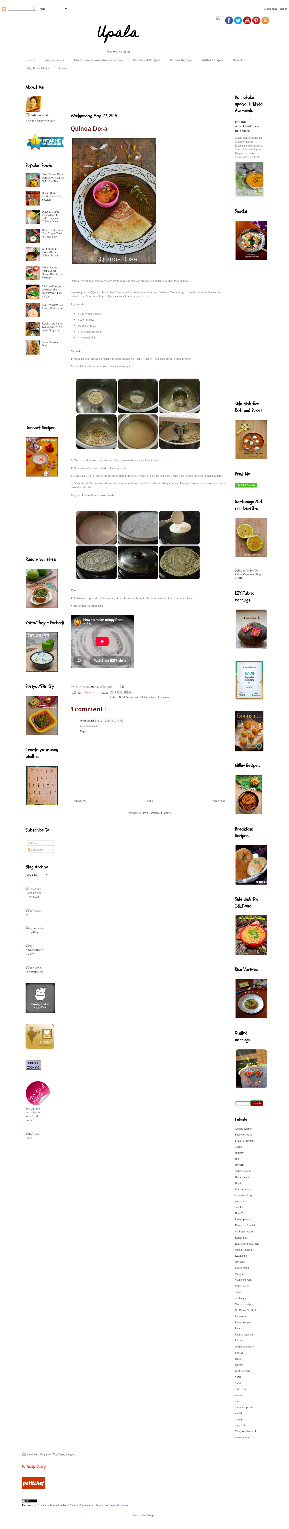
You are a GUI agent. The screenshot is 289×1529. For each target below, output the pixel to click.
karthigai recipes (244, 1231)
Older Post (219, 800)
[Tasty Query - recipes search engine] (34, 1469)
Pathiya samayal (244, 1334)
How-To (238, 60)
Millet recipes (148, 697)
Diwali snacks (242, 1177)
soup (237, 1401)
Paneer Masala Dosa (50, 343)
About (63, 68)
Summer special (244, 1407)
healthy (239, 1207)
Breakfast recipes (129, 697)
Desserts (239, 1165)
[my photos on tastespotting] (34, 971)
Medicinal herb (243, 1280)
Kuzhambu (241, 1255)
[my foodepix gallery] (34, 932)
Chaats (238, 1146)
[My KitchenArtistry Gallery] (34, 954)
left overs (240, 1262)
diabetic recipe (243, 1171)
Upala (118, 33)
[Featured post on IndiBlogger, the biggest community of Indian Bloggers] (45, 150)
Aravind (42, 1505)
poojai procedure (244, 1346)
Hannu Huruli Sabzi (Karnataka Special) (51, 196)
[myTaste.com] (34, 914)
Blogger (151, 1515)
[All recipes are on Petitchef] (33, 1488)
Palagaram (163, 697)
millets (238, 1292)
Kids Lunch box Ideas (247, 1243)
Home (31, 60)
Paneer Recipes (181, 60)
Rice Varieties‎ (242, 1370)
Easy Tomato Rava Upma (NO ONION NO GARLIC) (53, 177)
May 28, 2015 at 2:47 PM (109, 720)
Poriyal (239, 1352)
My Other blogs (37, 68)
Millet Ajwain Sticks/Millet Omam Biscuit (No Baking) (52, 272)
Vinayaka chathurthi (246, 1431)
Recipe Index (54, 60)
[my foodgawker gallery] (40, 1012)
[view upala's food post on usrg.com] (34, 896)
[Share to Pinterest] (130, 692)
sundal (238, 1413)
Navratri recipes (244, 1304)
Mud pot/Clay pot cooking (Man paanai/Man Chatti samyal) (52, 291)
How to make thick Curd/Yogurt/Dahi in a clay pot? (52, 233)
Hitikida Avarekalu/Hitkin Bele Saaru (247, 126)
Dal (237, 1159)
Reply (83, 731)
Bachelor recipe (243, 1134)
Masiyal (239, 1274)
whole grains (242, 1437)
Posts (33, 843)
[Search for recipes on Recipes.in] (34, 1138)
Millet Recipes (212, 60)
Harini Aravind (38, 115)
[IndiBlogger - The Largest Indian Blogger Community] (40, 1048)
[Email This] (112, 692)
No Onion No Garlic (246, 1310)
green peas (241, 1201)
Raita (238, 1358)
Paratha (239, 1328)
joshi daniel (87, 720)
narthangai (241, 1298)
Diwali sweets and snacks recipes (98, 60)
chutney (239, 1153)
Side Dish (240, 1389)
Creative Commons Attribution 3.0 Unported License (98, 1505)
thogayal (239, 1419)
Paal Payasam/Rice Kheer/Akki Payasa (52, 306)
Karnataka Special (245, 1225)
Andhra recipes (243, 1128)
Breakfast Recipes (146, 60)
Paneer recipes (243, 1322)
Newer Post (80, 800)
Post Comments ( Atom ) (157, 813)
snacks (238, 1395)
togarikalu (240, 1425)
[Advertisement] (142, 93)
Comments (36, 850)
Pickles (239, 1340)
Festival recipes (243, 1189)
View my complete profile (40, 120)
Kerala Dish (241, 1237)
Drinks (238, 1183)
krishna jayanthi (244, 1249)
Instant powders (243, 1219)
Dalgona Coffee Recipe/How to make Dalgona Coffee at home (50, 216)
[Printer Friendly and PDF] (90, 693)
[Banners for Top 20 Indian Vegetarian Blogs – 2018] (249, 578)
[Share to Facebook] (126, 692)
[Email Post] (121, 686)
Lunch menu (242, 1268)
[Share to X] (121, 692)
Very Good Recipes (32, 1118)
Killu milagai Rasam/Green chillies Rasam (50, 252)
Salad (238, 1383)
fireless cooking (243, 1195)
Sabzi (238, 1377)
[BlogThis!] (117, 692)
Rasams (239, 1365)
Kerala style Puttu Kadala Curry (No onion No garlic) (52, 327)
